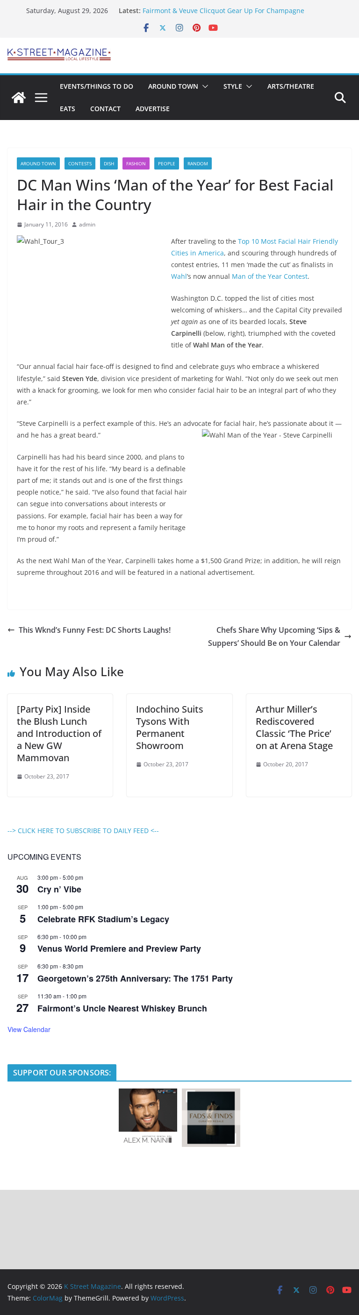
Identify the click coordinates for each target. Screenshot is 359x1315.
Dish (109, 163)
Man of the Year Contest (270, 276)
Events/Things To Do (96, 86)
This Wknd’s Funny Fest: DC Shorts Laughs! (95, 630)
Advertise (153, 108)
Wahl (179, 276)
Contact (105, 108)
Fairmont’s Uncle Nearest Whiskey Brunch (122, 1008)
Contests (80, 163)
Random (197, 163)
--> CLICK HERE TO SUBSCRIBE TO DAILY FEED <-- (83, 830)
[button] (203, 86)
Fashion (136, 163)
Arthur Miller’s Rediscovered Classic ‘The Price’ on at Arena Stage (294, 727)
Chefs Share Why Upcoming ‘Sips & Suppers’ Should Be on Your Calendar (274, 637)
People (166, 163)
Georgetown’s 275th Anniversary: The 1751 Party (135, 978)
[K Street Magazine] (18, 97)
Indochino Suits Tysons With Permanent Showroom (169, 727)
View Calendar (28, 1029)
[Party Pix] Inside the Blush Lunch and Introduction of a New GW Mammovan (59, 733)
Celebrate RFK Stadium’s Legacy (103, 919)
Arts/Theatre (290, 86)
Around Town (173, 86)
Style (232, 86)
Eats (67, 108)
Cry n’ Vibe (59, 889)
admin (87, 224)
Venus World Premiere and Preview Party (119, 948)
